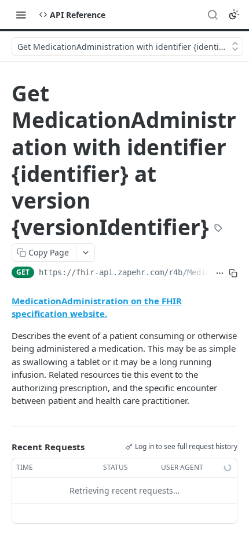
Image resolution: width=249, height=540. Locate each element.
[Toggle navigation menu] (21, 14)
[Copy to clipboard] (233, 273)
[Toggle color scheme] (234, 14)
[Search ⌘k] (212, 14)
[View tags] (218, 229)
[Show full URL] (219, 273)
